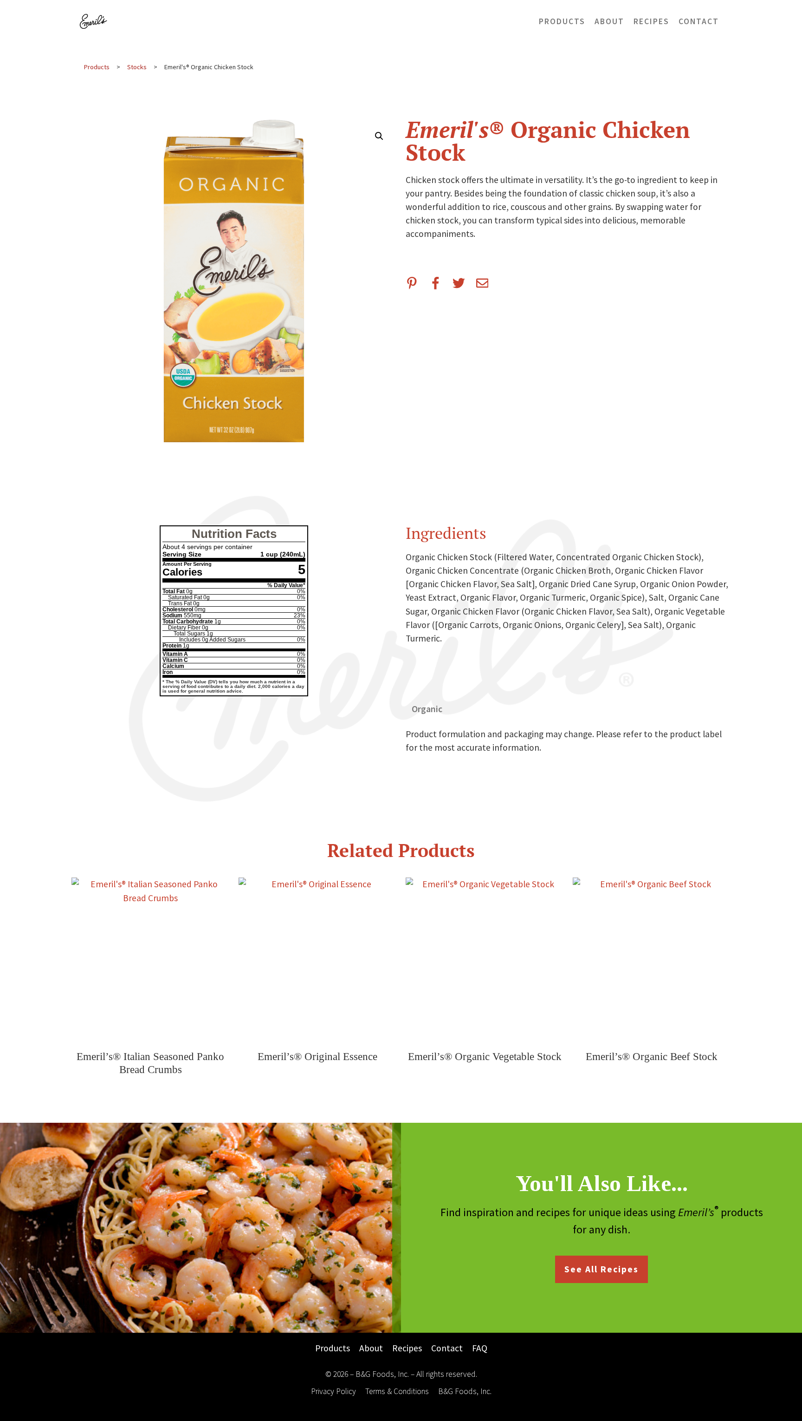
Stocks (137, 67)
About (609, 21)
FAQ (479, 1348)
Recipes (651, 21)
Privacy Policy (333, 1391)
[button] (379, 136)
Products (562, 21)
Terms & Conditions (397, 1391)
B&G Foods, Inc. (465, 1391)
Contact (699, 21)
